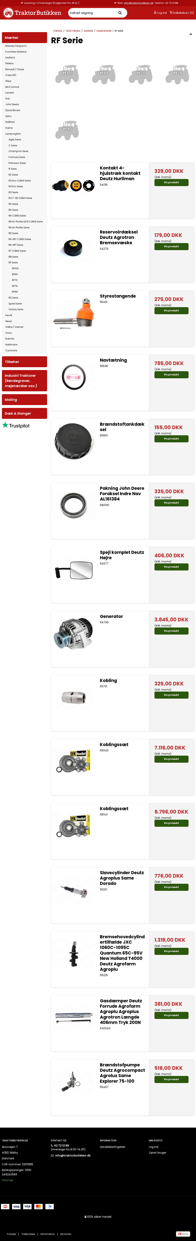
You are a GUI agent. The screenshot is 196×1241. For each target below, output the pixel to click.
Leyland (10, 57)
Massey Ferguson (16, 45)
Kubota (9, 338)
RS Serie (13, 297)
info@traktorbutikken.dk (42, 3)
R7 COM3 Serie (17, 250)
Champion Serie (18, 151)
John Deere (12, 104)
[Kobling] (73, 697)
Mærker (11, 37)
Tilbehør (12, 361)
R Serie (13, 168)
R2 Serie (13, 174)
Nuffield (10, 122)
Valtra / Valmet (14, 327)
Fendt (8, 315)
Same (9, 127)
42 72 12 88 (61, 1145)
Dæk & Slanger (18, 413)
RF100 (15, 268)
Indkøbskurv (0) (183, 13)
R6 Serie (13, 233)
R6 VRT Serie (16, 245)
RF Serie (13, 262)
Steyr (8, 81)
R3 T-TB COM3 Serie (20, 198)
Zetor (8, 116)
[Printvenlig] (190, 34)
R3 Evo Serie (16, 186)
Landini (9, 92)
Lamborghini (13, 133)
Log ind (162, 13)
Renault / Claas (14, 69)
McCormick (12, 87)
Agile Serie (15, 139)
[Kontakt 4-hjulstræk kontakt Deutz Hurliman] (73, 185)
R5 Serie (13, 210)
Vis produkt (171, 182)
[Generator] (73, 633)
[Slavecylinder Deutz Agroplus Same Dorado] (73, 889)
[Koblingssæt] (73, 761)
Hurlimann (11, 344)
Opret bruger (157, 1153)
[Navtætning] (73, 377)
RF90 (15, 291)
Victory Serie (16, 309)
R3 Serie (13, 192)
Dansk (184, 1234)
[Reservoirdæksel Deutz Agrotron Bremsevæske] (73, 249)
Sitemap (7, 1180)
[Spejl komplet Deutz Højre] (73, 569)
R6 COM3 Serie (17, 215)
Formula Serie (17, 157)
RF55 (15, 274)
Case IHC (10, 75)
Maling (11, 399)
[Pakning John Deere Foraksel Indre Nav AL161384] (73, 505)
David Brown (12, 110)
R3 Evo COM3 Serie (20, 180)
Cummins (11, 350)
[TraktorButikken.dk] (32, 12)
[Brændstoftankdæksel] (73, 441)
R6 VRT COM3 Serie (20, 239)
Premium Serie (17, 163)
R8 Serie (13, 256)
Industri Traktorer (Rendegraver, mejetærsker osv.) (21, 380)
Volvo (8, 332)
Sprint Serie (15, 303)
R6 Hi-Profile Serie (19, 227)
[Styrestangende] (73, 313)
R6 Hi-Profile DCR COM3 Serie (26, 221)
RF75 (15, 286)
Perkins (9, 63)
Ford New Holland (15, 51)
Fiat (7, 98)
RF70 (15, 280)
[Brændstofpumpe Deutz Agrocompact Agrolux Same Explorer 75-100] (73, 1082)
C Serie (13, 145)
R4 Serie (13, 204)
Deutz (8, 321)
